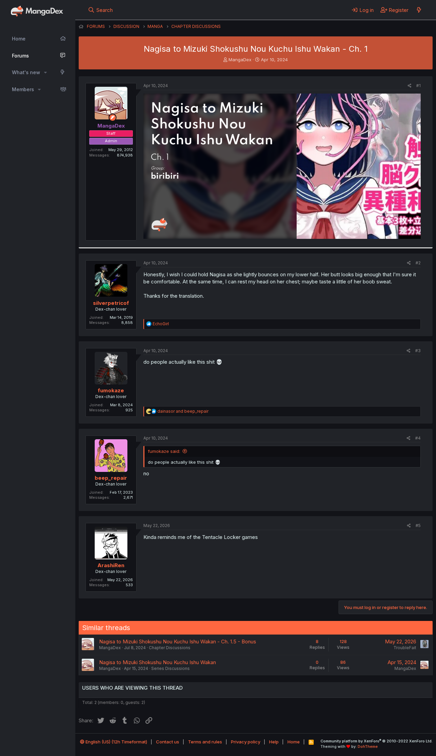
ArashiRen (110, 565)
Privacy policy (245, 741)
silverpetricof (111, 303)
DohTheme (368, 746)
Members (23, 89)
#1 (418, 85)
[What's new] (419, 10)
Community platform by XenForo (377, 741)
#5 (418, 525)
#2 (418, 262)
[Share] (409, 86)
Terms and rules (205, 741)
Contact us (167, 741)
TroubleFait (404, 647)
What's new (26, 72)
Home (19, 39)
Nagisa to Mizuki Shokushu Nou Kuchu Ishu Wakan (157, 662)
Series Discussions (170, 668)
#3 (418, 350)
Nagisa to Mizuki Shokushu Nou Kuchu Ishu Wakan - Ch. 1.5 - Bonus (177, 641)
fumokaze (111, 390)
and (182, 411)
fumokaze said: (164, 451)
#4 (418, 438)
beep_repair (111, 478)
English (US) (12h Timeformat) (115, 741)
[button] (45, 72)
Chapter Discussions (169, 647)
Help (274, 741)
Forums (20, 56)
